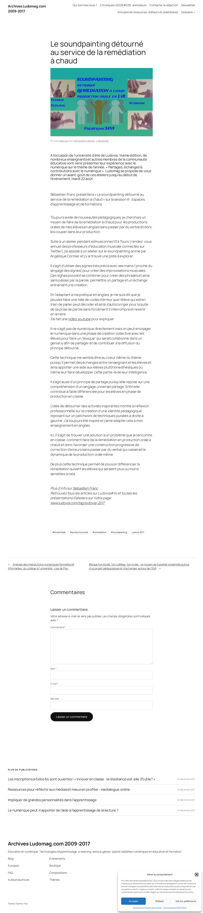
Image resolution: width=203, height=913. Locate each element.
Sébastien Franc (85, 488)
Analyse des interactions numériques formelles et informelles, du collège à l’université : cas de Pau (41, 566)
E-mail (54, 683)
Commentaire (57, 627)
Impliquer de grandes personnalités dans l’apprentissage (52, 800)
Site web (54, 698)
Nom (53, 668)
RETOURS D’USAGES (84, 140)
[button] (196, 874)
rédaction (64, 140)
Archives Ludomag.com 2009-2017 (49, 843)
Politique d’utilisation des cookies (147, 907)
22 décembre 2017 (186, 779)
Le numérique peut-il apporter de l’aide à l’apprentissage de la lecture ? (63, 810)
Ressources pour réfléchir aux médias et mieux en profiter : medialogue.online (69, 789)
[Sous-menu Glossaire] (194, 12)
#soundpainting (119, 532)
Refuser (160, 901)
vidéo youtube (79, 319)
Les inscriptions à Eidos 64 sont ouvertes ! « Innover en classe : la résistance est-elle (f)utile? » (81, 779)
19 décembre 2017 (186, 810)
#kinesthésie (59, 532)
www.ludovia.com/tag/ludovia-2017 (77, 502)
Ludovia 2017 (137, 532)
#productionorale (79, 532)
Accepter (133, 901)
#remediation (99, 532)
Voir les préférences (186, 901)
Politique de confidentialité (174, 907)
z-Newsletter (102, 140)
